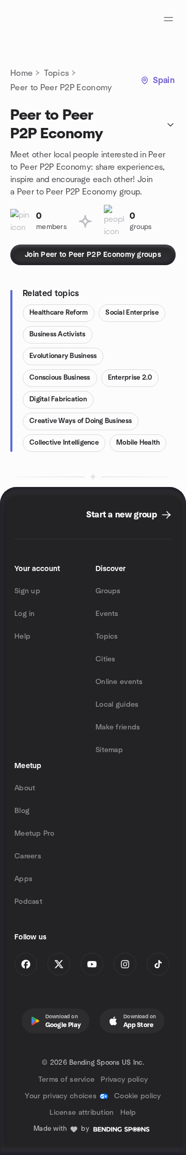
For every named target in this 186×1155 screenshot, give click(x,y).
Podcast (28, 901)
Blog (21, 811)
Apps (23, 879)
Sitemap (109, 750)
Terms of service (66, 1079)
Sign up (27, 591)
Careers (27, 856)
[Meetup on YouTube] (92, 964)
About (24, 788)
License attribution (82, 1112)
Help (22, 636)
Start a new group (121, 515)
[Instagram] (125, 964)
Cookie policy (137, 1096)
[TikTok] (158, 964)
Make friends (118, 727)
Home (21, 73)
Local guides (117, 704)
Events (107, 613)
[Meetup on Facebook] (25, 964)
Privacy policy (124, 1079)
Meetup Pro (34, 833)
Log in (24, 613)
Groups (108, 591)
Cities (106, 659)
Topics (56, 73)
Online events (119, 682)
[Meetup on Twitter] (59, 964)
